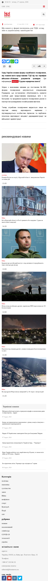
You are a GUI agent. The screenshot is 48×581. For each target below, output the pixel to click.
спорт (4, 503)
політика (5, 481)
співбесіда (6, 531)
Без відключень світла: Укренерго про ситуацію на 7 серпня (19, 463)
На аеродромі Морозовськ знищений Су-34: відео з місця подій (23, 392)
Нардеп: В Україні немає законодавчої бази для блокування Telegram (22, 433)
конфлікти (5, 499)
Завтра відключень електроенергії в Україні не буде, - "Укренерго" (21, 443)
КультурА (5, 507)
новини (4, 523)
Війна (4, 496)
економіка (5, 485)
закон (4, 492)
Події (4, 510)
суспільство (6, 488)
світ (3, 514)
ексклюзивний (7, 527)
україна (4, 542)
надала (15, 81)
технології (6, 538)
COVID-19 (6, 534)
